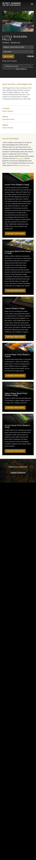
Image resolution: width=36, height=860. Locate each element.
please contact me (21, 69)
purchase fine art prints (11, 66)
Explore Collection (18, 472)
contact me (20, 158)
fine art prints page (23, 165)
